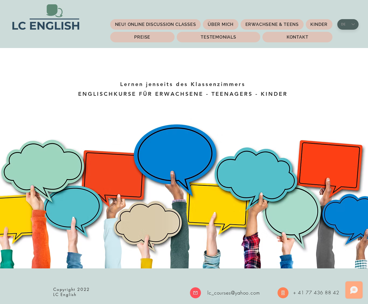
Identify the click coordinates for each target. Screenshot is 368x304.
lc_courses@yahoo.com (233, 292)
